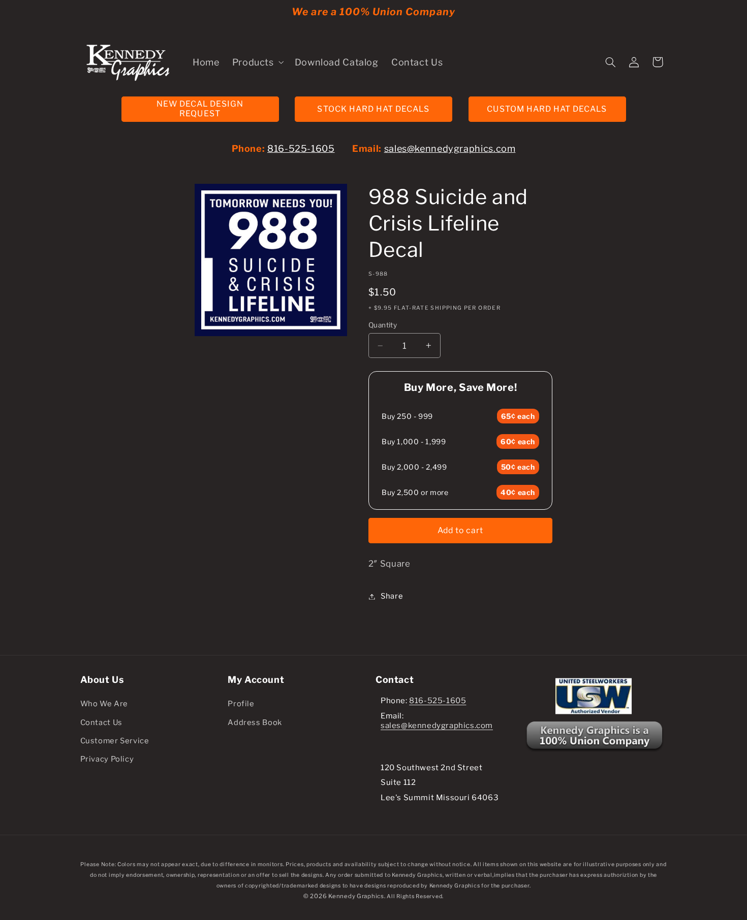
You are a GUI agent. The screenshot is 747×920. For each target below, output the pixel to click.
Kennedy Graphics (356, 896)
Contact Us (101, 722)
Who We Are (104, 703)
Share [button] (392, 596)
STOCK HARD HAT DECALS (373, 109)
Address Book (255, 722)
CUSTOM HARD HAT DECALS (547, 109)
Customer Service (114, 740)
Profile (241, 703)
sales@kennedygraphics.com (450, 148)
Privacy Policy (107, 759)
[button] (257, 62)
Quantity (382, 325)
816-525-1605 (301, 148)
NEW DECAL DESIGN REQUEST (200, 108)
